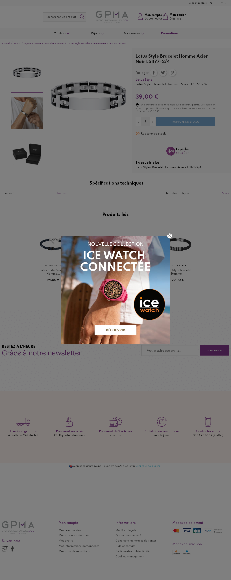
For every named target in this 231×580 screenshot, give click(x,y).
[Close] (169, 235)
